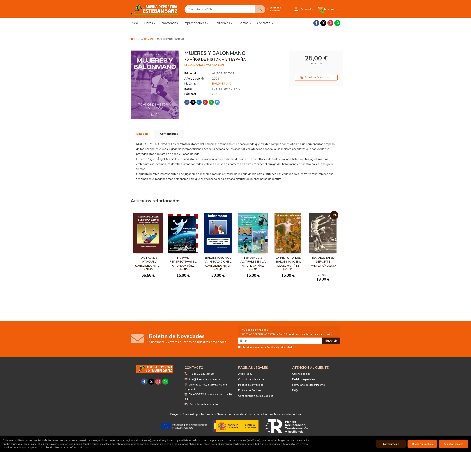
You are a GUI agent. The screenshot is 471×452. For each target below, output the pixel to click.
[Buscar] (260, 9)
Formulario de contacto (204, 404)
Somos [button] (244, 23)
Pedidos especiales (303, 379)
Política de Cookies (249, 390)
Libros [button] (149, 23)
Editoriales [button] (223, 23)
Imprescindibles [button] (195, 23)
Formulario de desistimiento (308, 385)
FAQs (295, 390)
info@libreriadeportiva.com (205, 379)
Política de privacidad (250, 385)
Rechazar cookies (422, 444)
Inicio (134, 39)
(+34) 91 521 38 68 (201, 374)
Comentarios (169, 134)
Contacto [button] (264, 23)
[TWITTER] (323, 23)
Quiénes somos (301, 374)
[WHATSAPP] (337, 23)
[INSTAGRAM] (330, 23)
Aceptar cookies (453, 444)
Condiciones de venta (251, 379)
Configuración (391, 444)
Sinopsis (142, 134)
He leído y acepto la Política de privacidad (267, 347)
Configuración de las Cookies (255, 396)
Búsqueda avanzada (275, 9)
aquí (86, 447)
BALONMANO (147, 39)
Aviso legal (245, 374)
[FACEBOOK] (316, 23)
